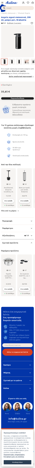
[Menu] (2, 3)
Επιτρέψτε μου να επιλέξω (14, 456)
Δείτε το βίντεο (17, 114)
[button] (8, 288)
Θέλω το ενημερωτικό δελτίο (17, 352)
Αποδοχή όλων (17, 462)
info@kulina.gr (18, 418)
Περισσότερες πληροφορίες (14, 454)
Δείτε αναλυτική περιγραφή (20, 76)
